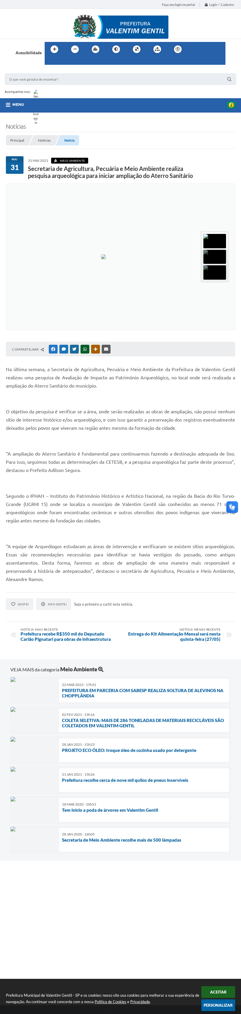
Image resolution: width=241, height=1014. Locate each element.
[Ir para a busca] (50, 61)
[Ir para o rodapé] (63, 61)
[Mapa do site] (157, 49)
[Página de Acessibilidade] (178, 49)
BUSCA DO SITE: (22, 70)
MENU (18, 104)
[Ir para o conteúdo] (194, 49)
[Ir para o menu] (207, 49)
